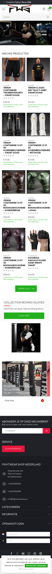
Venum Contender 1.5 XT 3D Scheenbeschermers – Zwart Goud (13, 148)
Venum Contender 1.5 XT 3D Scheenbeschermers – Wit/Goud (38, 148)
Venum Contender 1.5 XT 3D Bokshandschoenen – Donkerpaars (13, 263)
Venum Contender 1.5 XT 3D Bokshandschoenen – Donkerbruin (13, 205)
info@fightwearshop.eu (18, 499)
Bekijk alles (24, 288)
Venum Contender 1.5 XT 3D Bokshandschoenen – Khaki (38, 205)
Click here (24, 315)
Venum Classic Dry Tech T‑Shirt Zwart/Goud (37, 90)
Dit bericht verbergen (36, 565)
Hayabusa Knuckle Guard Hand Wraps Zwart (37, 261)
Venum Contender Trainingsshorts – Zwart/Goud (13, 91)
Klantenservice (13, 448)
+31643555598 (14, 483)
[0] (49, 9)
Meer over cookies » (26, 569)
